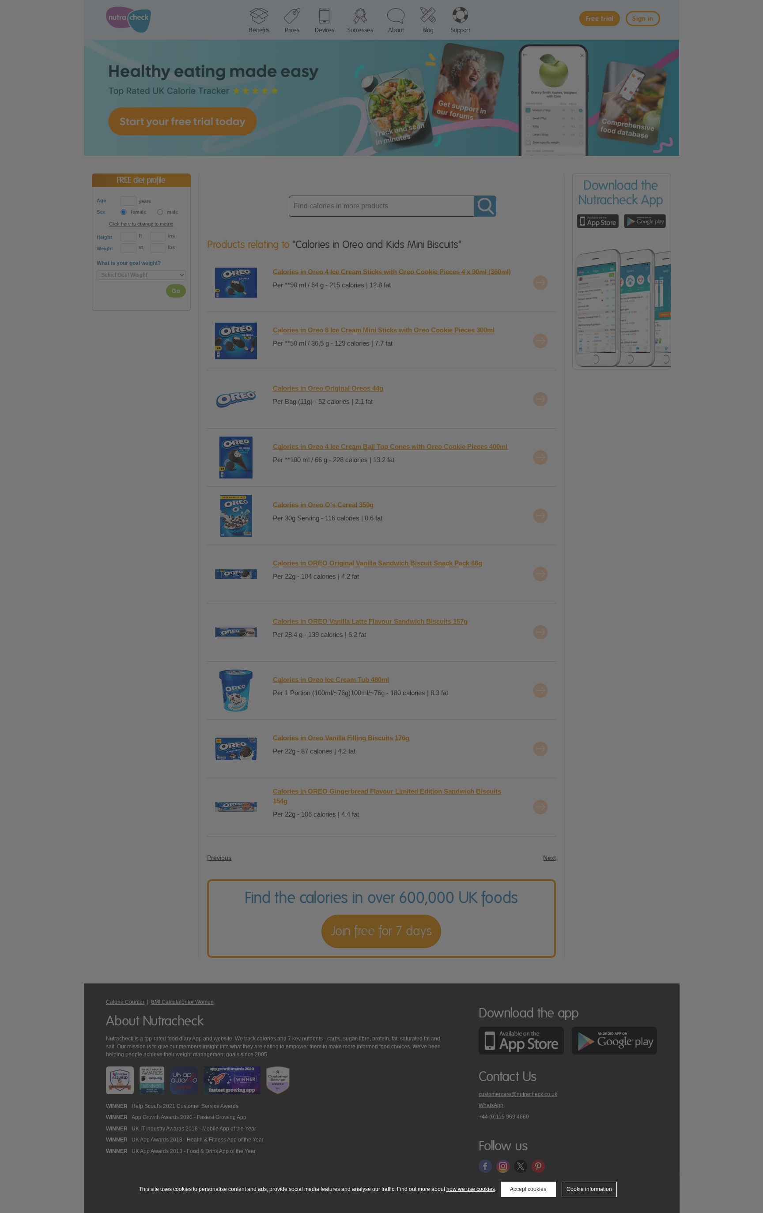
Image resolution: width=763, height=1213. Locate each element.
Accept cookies (528, 1189)
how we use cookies (470, 1189)
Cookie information (589, 1189)
